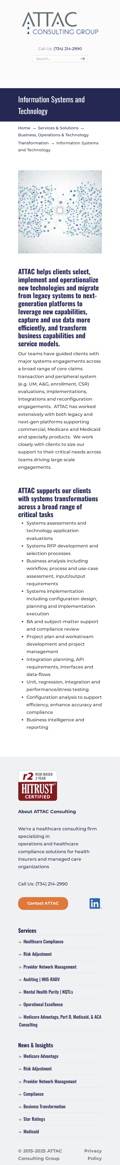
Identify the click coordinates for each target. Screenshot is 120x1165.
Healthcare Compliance (43, 941)
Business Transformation (44, 1106)
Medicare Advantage (40, 1056)
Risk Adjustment (37, 954)
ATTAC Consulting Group (60, 22)
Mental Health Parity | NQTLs (48, 991)
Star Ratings (34, 1118)
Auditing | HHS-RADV (41, 979)
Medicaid (31, 1131)
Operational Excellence (43, 1004)
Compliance (33, 1093)
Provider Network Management (49, 966)
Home (24, 127)
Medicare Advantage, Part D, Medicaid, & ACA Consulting (60, 1020)
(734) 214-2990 (68, 48)
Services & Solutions (58, 127)
